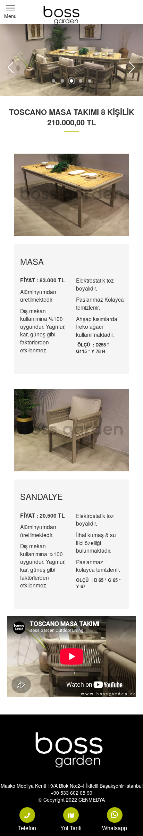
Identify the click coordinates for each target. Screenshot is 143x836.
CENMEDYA (91, 799)
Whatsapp (114, 828)
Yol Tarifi (71, 828)
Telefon (27, 828)
